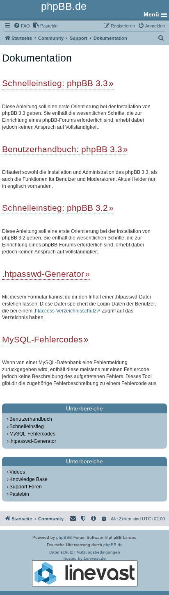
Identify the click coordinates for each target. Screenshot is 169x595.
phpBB (62, 537)
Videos (17, 472)
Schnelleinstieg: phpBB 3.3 (55, 83)
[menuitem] (22, 26)
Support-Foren (25, 487)
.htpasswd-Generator (43, 273)
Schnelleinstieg (26, 426)
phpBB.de (113, 545)
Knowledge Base (28, 479)
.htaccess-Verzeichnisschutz (65, 311)
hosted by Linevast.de (85, 558)
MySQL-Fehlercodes (42, 339)
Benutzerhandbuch (30, 419)
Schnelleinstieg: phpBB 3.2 (55, 207)
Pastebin (19, 494)
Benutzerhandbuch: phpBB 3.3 (62, 149)
